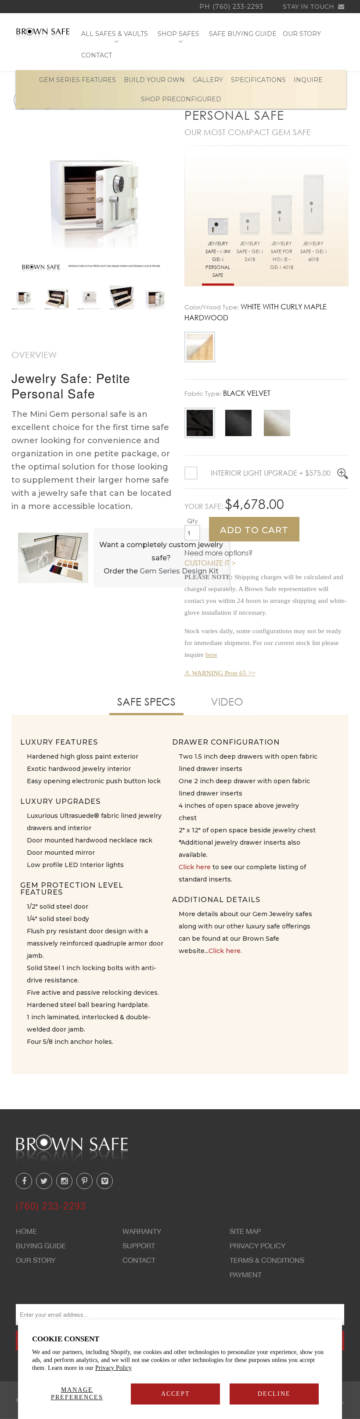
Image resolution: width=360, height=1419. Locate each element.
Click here (195, 867)
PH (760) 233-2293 (231, 7)
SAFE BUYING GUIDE (243, 34)
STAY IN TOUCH (309, 7)
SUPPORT (138, 1246)
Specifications (258, 80)
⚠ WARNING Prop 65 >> (219, 673)
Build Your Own (154, 80)
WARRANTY (141, 1231)
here (211, 654)
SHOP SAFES (180, 34)
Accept (175, 1393)
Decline (274, 1393)
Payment (246, 1275)
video (227, 701)
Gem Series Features (77, 80)
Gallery (208, 80)
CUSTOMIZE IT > (210, 563)
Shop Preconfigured (181, 99)
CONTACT (96, 55)
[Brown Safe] (43, 34)
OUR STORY (302, 34)
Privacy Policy (113, 1368)
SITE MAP (245, 1231)
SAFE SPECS (146, 701)
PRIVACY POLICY (257, 1246)
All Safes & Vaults (116, 34)
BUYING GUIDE (41, 1246)
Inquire (308, 80)
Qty (192, 521)
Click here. (225, 951)
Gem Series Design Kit (179, 571)
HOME (26, 1231)
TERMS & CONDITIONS (267, 1260)
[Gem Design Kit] (53, 557)
